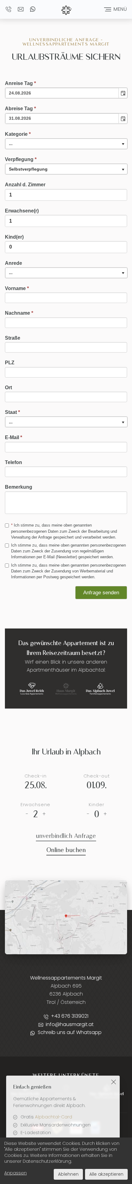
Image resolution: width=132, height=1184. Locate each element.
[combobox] (62, 93)
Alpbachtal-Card (53, 1117)
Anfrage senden (101, 593)
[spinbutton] (66, 194)
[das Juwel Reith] (32, 689)
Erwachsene (36, 805)
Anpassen (15, 1173)
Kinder (96, 805)
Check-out (96, 776)
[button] (122, 93)
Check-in (36, 776)
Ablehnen (68, 1174)
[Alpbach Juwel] (100, 689)
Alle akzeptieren (106, 1174)
